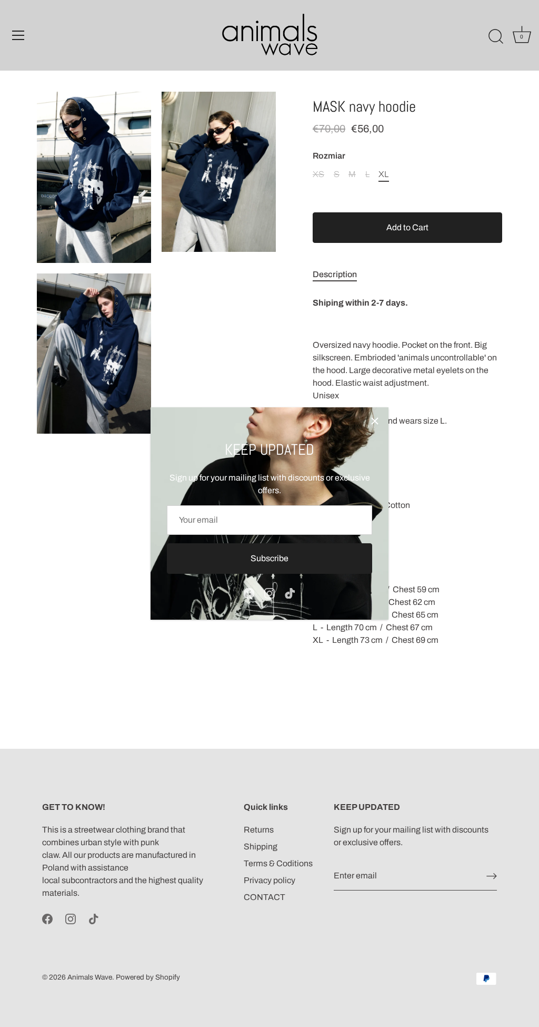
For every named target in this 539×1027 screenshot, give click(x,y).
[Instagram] (269, 592)
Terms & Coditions (278, 863)
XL (383, 174)
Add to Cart (407, 227)
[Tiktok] (290, 592)
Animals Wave (89, 977)
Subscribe (269, 558)
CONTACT (264, 897)
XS (318, 174)
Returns (259, 829)
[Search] (495, 36)
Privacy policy (269, 880)
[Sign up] (491, 876)
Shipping (260, 846)
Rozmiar (329, 155)
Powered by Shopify (148, 977)
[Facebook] (249, 592)
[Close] (374, 421)
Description (335, 274)
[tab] (340, 274)
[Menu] (18, 35)
